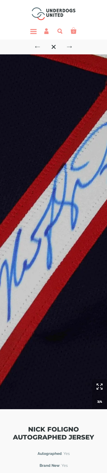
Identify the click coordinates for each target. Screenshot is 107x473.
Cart (73, 30)
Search (60, 30)
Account (46, 30)
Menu (33, 30)
